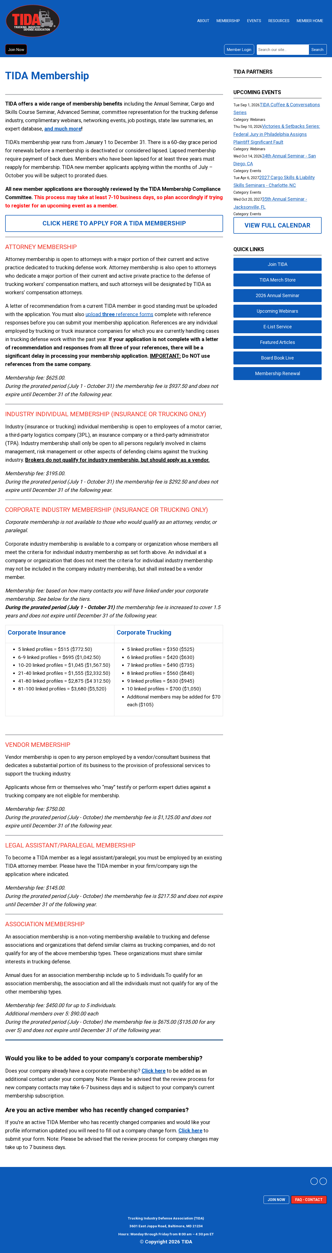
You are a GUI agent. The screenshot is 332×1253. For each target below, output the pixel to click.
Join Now (16, 49)
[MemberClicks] (32, 21)
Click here (153, 1071)
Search (317, 49)
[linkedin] (314, 1181)
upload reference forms (119, 314)
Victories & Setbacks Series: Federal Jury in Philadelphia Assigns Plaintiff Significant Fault (276, 134)
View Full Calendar (277, 225)
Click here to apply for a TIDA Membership (114, 223)
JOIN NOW (276, 1200)
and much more (62, 129)
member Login (239, 49)
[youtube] (323, 1181)
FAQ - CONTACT (309, 1200)
